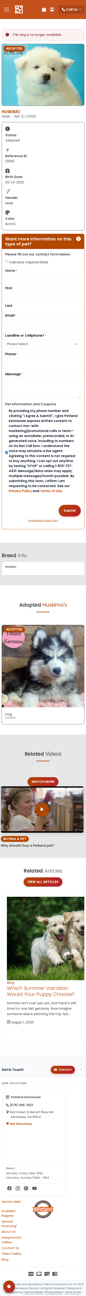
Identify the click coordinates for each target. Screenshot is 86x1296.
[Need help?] (9, 1287)
